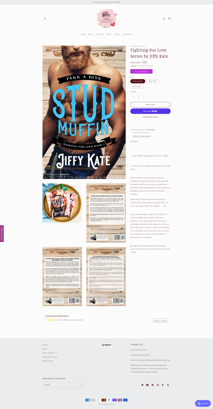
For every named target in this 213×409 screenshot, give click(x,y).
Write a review (160, 320)
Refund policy (47, 361)
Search (45, 345)
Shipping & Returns (49, 357)
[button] (45, 18)
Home (44, 349)
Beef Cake (153, 81)
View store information (142, 136)
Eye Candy (137, 86)
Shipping (133, 65)
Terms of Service (48, 353)
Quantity (133, 92)
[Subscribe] (81, 384)
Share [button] (135, 141)
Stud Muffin (138, 81)
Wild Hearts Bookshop (108, 404)
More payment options (150, 116)
